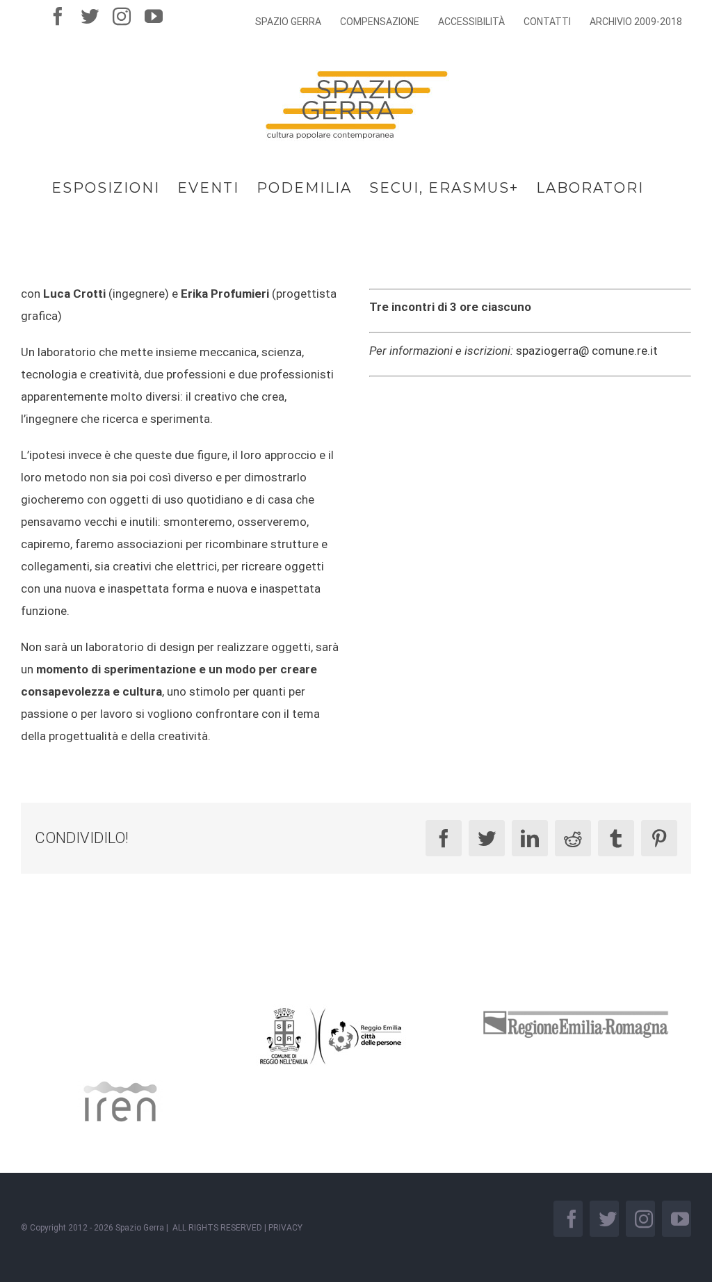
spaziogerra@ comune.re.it (587, 351)
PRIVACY (285, 1228)
